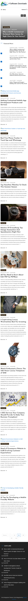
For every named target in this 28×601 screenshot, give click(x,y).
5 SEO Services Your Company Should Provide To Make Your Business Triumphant (13, 415)
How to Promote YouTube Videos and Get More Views (15, 560)
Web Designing (4, 443)
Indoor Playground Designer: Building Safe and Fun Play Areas (14, 584)
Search (24, 9)
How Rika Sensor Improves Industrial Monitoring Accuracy (13, 576)
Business (3, 180)
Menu (4, 9)
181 (14, 535)
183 (23, 535)
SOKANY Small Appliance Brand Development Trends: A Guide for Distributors (18, 67)
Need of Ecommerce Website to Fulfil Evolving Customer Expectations (13, 451)
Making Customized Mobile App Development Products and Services (13, 103)
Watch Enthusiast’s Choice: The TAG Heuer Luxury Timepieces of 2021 (13, 371)
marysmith (14, 29)
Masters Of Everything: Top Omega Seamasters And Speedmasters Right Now (12, 230)
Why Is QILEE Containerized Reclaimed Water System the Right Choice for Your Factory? (14, 34)
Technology (6, 27)
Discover (3, 124)
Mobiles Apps (4, 95)
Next (16, 538)
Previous (5, 535)
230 (11, 538)
